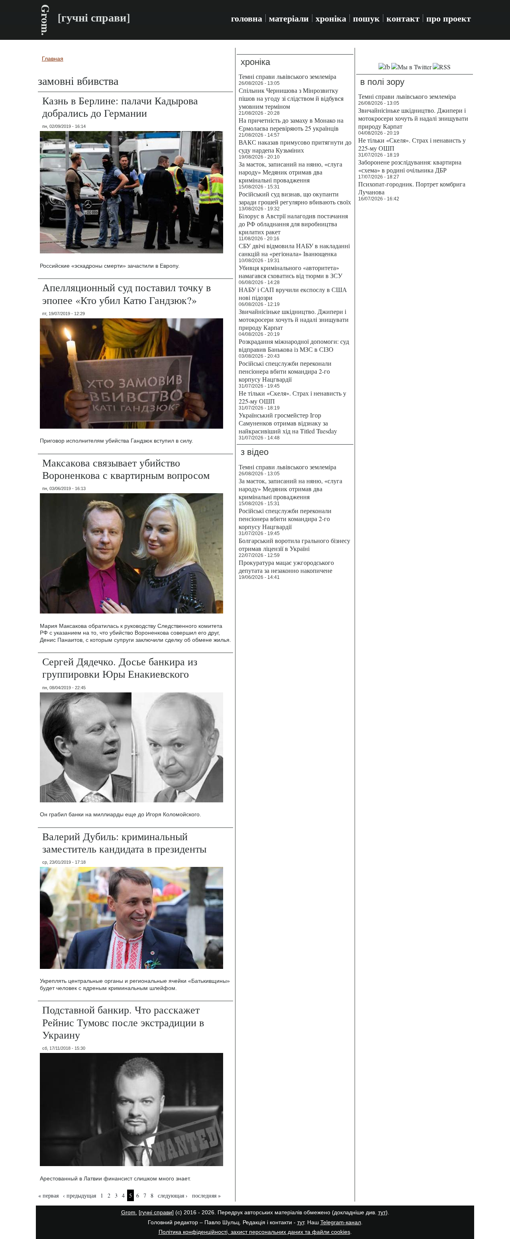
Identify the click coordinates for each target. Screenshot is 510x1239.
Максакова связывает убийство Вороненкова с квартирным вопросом (126, 469)
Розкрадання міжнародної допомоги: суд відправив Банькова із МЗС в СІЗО (294, 345)
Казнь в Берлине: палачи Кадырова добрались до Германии (120, 107)
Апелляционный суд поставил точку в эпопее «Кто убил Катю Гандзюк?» (126, 293)
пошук (366, 18)
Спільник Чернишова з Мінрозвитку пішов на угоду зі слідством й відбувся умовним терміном (291, 98)
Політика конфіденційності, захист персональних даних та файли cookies (254, 1232)
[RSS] (442, 67)
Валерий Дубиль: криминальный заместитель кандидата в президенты (124, 842)
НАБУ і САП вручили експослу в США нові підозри (293, 293)
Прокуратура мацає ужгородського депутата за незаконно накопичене (286, 566)
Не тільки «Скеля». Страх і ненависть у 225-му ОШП (292, 397)
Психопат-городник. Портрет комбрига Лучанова (411, 188)
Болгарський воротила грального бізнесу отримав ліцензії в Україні (294, 544)
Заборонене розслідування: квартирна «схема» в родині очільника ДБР (409, 166)
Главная (52, 58)
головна (246, 18)
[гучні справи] (156, 1212)
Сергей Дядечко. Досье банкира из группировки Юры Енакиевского (119, 667)
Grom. (45, 19)
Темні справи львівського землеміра (287, 76)
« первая (48, 1195)
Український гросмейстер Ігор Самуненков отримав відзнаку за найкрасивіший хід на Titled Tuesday (288, 423)
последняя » (206, 1195)
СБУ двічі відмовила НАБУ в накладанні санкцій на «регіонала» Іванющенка (294, 249)
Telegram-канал (340, 1222)
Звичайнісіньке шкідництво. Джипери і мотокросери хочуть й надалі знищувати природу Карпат (294, 319)
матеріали (289, 18)
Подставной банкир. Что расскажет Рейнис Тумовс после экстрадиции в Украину (123, 1022)
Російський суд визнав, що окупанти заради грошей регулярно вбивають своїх (295, 198)
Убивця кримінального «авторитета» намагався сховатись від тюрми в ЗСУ (290, 271)
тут (382, 1212)
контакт (403, 18)
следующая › (173, 1195)
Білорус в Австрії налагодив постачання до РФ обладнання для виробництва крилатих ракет (293, 224)
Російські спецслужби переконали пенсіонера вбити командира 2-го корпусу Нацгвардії (285, 371)
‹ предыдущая (79, 1195)
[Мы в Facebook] (384, 67)
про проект (448, 18)
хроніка (331, 18)
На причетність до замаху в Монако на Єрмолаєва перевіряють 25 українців (291, 124)
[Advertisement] (414, 326)
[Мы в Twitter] (411, 67)
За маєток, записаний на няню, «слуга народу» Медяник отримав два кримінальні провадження (290, 172)
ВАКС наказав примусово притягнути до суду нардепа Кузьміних (295, 146)
